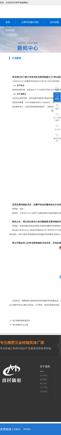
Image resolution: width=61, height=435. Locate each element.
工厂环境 (43, 387)
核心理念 (43, 383)
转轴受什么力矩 (21, 325)
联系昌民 (10, 30)
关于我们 (43, 375)
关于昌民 (45, 366)
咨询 (57, 99)
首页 (8, 22)
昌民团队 (43, 379)
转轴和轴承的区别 (22, 320)
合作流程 (43, 391)
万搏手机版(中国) (30, 22)
